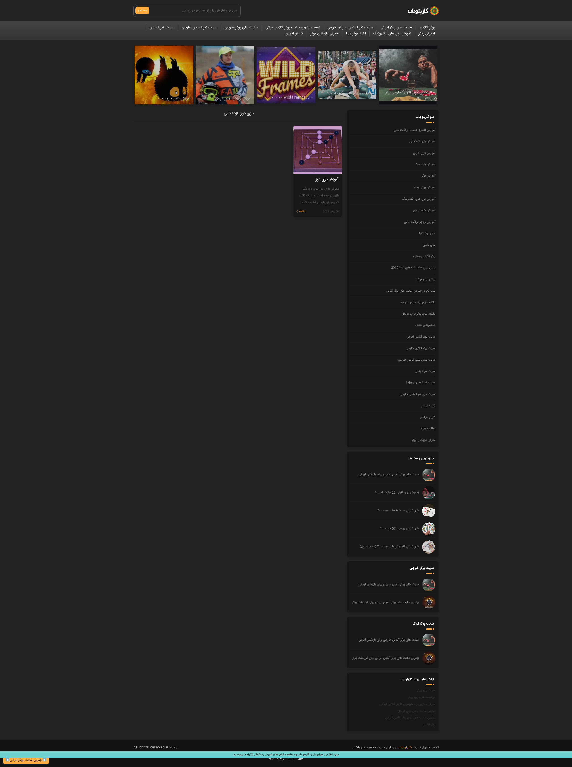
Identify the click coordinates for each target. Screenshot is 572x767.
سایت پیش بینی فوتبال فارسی (416, 360)
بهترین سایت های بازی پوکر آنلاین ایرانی (410, 718)
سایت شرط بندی (162, 28)
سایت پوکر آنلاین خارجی (420, 348)
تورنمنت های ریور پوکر (421, 697)
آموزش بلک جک (425, 164)
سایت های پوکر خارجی (241, 28)
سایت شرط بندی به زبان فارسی (350, 28)
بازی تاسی (429, 245)
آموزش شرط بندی (424, 210)
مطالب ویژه (428, 428)
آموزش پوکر (427, 34)
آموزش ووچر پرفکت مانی (419, 222)
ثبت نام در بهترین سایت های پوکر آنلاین (410, 291)
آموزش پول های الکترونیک (392, 34)
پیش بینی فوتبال (425, 279)
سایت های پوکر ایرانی (396, 28)
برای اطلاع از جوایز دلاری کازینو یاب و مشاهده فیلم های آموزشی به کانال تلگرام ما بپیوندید (286, 754)
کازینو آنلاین (294, 34)
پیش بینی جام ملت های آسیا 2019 (413, 267)
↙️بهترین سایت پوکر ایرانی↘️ (26, 760)
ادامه (302, 211)
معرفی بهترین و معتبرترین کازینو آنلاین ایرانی (407, 704)
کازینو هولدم (427, 417)
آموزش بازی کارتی (424, 153)
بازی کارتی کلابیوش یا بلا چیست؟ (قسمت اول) (389, 546)
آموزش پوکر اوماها (424, 187)
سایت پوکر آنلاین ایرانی (420, 337)
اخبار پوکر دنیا (356, 34)
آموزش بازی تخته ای (422, 141)
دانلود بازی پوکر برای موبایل (418, 314)
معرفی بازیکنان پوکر (324, 34)
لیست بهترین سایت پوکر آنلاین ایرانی (292, 28)
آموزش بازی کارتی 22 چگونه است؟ (397, 492)
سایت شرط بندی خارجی (199, 28)
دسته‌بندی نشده (425, 325)
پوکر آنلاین (427, 28)
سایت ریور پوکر (426, 690)
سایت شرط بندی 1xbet (420, 382)
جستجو (142, 10)
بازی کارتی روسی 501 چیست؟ (399, 528)
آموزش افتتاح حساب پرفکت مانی (414, 130)
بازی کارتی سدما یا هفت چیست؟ (398, 510)
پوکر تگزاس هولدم (424, 256)
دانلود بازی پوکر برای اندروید (417, 302)
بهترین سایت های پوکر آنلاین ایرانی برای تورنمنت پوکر (385, 602)
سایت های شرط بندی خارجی (417, 394)
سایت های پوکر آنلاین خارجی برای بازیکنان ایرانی (388, 474)
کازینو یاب (405, 747)
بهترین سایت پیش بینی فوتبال (416, 711)
